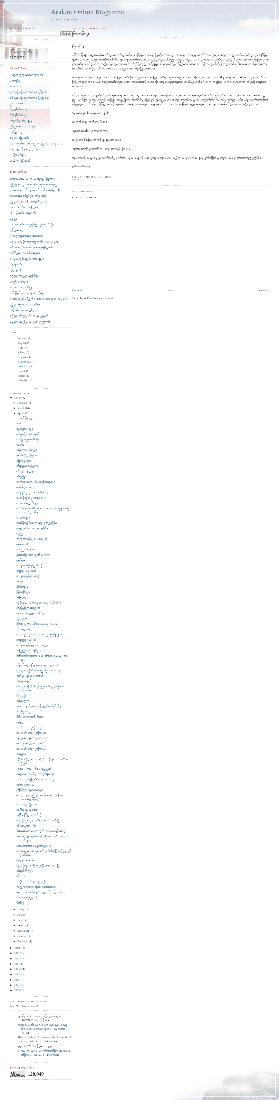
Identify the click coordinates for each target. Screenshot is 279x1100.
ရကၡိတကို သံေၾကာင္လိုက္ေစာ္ (38, 1016)
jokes (86, 179)
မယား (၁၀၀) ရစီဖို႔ (21, 287)
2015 (17, 969)
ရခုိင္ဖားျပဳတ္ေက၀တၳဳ (30, 675)
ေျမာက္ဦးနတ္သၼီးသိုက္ (31, 565)
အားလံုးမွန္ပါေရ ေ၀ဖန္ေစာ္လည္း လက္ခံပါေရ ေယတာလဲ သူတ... (42, 1027)
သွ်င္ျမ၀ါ (15, 270)
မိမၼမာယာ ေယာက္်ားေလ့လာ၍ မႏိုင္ (40, 831)
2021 (17, 985)
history (22, 348)
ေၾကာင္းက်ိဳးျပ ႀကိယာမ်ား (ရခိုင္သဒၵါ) (35, 190)
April (20, 413)
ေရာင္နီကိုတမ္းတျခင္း (30, 498)
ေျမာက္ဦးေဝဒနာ (28, 576)
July (20, 920)
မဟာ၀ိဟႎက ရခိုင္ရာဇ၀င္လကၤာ (33, 845)
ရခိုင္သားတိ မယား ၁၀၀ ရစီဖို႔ (32, 528)
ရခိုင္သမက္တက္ (23, 701)
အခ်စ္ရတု (21, 754)
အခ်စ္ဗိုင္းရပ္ (23, 711)
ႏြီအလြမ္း (18, 155)
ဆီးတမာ (21, 876)
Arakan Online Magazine (87, 11)
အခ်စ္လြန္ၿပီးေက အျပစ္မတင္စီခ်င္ (27, 293)
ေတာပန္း (16, 86)
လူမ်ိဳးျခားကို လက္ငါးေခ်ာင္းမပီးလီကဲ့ (38, 602)
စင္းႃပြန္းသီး (19, 138)
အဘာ (19, 423)
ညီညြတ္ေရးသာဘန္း (23, 126)
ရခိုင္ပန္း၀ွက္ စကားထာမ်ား (25, 304)
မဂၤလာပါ (22, 544)
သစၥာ (20, 444)
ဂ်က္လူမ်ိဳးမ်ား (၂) (18, 115)
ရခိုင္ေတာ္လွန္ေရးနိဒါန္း (25, 276)
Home (171, 290)
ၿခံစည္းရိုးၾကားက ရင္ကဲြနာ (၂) (29, 97)
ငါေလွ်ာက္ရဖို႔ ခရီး (27, 897)
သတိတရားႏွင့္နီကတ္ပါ (29, 727)
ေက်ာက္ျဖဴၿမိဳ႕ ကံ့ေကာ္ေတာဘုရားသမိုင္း (38, 299)
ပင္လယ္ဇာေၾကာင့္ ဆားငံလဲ (32, 738)
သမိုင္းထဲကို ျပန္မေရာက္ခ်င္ (31, 881)
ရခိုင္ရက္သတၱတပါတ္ (26, 549)
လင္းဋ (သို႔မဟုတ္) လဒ (25, 149)
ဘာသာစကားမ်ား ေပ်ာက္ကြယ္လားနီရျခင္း (32, 178)
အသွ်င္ (20, 581)
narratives (23, 361)
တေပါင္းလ (23, 487)
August (21, 925)
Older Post (263, 290)
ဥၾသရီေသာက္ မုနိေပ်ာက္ (33, 555)
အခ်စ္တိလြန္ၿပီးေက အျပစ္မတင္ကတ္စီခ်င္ (36, 523)
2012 (17, 953)
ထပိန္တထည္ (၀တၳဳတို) (27, 439)
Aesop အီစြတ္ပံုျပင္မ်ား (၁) (31, 732)
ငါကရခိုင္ (15, 80)
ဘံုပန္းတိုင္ (24, 629)
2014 (17, 964)
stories (21, 375)
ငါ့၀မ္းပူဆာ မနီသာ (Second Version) (37, 624)
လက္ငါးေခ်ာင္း (19, 281)
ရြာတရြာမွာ (23, 592)
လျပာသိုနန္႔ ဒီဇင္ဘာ (27, 503)
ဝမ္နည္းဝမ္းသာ (26, 570)
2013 (17, 958)
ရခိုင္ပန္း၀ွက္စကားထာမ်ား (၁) (32, 492)
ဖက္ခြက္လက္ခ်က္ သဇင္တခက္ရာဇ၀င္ (26, 75)
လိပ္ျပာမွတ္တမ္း (26, 471)
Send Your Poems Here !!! (24, 1006)
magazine (23, 357)
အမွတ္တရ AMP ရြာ (26, 640)
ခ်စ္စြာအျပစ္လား (23, 460)
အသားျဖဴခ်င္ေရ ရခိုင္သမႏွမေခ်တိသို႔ (32, 224)
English (22, 343)
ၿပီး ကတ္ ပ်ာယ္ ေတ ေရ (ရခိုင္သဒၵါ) (31, 247)
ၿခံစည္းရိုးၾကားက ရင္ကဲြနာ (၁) (29, 92)
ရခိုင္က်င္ (13, 218)
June (20, 915)
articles (22, 338)
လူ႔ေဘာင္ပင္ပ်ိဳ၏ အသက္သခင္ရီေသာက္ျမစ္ (39, 670)
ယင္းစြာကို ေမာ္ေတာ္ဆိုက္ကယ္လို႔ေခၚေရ (41, 634)
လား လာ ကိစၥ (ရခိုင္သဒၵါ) (24, 207)
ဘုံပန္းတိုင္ (16, 264)
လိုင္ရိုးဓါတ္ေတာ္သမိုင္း (23, 310)
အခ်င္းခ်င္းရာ (25, 784)
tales (20, 380)
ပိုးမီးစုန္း (22, 586)
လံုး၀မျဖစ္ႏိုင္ (26, 825)
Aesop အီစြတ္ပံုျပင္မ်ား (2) (31, 748)
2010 (17, 948)
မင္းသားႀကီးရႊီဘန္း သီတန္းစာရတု (41, 892)
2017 (17, 974)
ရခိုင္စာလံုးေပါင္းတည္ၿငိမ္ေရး (29, 201)
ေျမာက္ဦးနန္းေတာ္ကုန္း (27, 258)
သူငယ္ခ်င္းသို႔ (24, 428)
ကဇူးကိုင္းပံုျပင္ (21, 120)
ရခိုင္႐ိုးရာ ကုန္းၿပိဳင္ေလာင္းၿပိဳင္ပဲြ (38, 820)
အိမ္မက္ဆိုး (21, 476)
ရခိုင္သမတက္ (16, 230)
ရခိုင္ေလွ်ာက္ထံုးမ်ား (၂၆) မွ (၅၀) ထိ (30, 321)
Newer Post (78, 290)
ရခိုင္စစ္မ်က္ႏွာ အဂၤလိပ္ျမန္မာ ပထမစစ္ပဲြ (33, 184)
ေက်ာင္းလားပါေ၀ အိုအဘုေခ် (35, 482)
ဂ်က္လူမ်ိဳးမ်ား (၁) (18, 109)
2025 (17, 990)
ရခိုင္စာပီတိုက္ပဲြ (24, 871)
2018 (17, 980)
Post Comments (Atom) (100, 298)
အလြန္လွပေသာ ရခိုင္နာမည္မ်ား (25, 253)
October (22, 936)
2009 (17, 398)
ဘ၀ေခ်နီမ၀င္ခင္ (24, 418)
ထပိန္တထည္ (16, 132)
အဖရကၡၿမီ (23, 681)
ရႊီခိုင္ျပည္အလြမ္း (28, 810)
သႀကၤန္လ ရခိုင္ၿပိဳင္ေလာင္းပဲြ (28, 196)
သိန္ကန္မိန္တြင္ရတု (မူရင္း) (28, 608)
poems (21, 366)
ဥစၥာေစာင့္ (18, 103)
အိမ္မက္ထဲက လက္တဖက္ (27, 466)
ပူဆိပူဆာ (21, 560)
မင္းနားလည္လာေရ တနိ (30, 743)
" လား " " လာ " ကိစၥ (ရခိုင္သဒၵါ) (34, 768)
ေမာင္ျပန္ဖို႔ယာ (26, 804)
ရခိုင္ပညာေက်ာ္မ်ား (26, 450)
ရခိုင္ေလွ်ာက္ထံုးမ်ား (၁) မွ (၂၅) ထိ (29, 316)
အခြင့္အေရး (22, 597)
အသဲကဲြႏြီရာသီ (20, 160)
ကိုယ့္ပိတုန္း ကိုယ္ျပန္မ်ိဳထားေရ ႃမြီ (38, 865)
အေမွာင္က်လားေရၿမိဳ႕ (28, 434)
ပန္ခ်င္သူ (19, 533)
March (21, 408)
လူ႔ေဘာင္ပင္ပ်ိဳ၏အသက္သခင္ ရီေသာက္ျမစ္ (34, 241)
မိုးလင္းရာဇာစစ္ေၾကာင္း (27, 236)
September (23, 930)
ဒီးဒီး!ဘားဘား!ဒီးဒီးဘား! (30, 717)
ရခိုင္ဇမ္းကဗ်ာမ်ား (26, 860)
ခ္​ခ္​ (20, 1046)
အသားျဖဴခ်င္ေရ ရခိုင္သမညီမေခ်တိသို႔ (38, 706)
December (23, 941)
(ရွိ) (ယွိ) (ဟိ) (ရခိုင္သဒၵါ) (23, 213)
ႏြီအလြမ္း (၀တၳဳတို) (29, 815)
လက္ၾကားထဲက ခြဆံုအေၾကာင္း (37, 887)
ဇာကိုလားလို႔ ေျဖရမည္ (31, 539)
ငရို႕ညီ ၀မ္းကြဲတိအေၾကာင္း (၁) (37, 665)
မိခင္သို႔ (20, 902)
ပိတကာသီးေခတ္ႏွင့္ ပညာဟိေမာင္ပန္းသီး (37, 143)
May (20, 909)
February (22, 403)
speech (22, 371)
